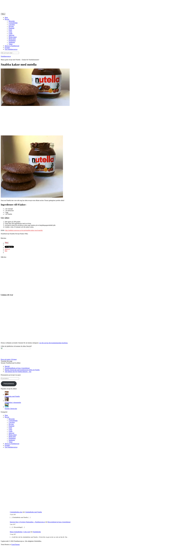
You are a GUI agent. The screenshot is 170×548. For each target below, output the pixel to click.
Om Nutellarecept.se (11, 49)
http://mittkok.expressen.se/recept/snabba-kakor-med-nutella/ (24, 230)
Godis (10, 33)
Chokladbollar (13, 23)
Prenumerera (9, 384)
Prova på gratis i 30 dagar (9, 359)
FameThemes (15, 544)
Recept (7, 19)
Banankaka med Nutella (12, 396)
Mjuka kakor (13, 37)
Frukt (10, 30)
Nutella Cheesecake (11, 408)
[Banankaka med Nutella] (7, 394)
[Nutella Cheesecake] (7, 407)
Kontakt (7, 47)
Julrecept (11, 35)
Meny (3, 14)
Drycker (11, 26)
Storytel (7, 366)
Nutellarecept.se (6, 56)
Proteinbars (12, 40)
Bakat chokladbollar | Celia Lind (20, 532)
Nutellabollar (37, 532)
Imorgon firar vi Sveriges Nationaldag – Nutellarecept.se (27, 522)
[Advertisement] (49, 7)
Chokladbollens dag (16, 512)
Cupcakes (12, 24)
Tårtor (10, 44)
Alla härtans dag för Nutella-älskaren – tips (18, 371)
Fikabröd (11, 28)
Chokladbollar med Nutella (33, 512)
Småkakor (12, 42)
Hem (6, 17)
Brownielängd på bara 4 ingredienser (59, 522)
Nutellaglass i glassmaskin (13, 402)
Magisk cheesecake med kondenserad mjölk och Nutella (22, 370)
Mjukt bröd (12, 39)
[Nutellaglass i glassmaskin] (7, 401)
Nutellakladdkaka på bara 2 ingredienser (17, 368)
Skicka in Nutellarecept (12, 46)
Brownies (12, 21)
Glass (10, 31)
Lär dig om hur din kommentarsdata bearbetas (53, 343)
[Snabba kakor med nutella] (35, 105)
